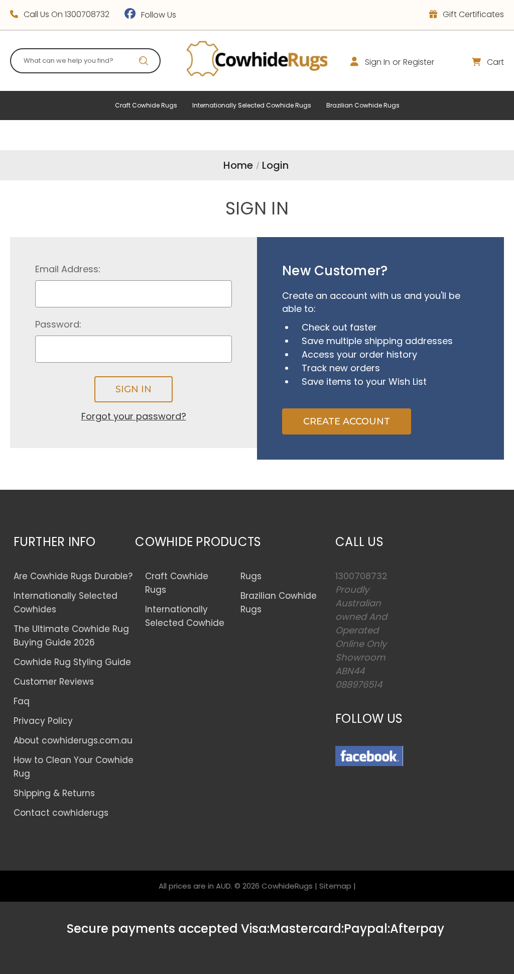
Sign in (377, 62)
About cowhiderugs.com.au (73, 740)
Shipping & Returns (54, 793)
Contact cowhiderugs (61, 813)
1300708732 (87, 14)
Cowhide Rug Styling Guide (72, 662)
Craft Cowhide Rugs (146, 105)
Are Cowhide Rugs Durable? (73, 576)
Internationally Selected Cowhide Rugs (251, 105)
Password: (58, 324)
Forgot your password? (133, 416)
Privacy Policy (43, 721)
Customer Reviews (54, 682)
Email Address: (67, 269)
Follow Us (157, 15)
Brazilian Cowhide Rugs (363, 105)
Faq (22, 701)
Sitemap (335, 886)
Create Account (346, 421)
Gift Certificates (472, 14)
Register (418, 62)
